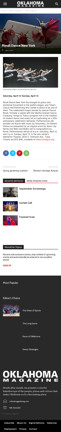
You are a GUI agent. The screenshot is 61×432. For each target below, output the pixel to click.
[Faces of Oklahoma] (11, 336)
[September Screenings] (10, 192)
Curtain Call (25, 202)
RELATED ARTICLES (14, 181)
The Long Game (30, 323)
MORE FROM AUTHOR (37, 181)
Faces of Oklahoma (31, 336)
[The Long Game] (11, 323)
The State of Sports (32, 310)
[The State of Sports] (11, 310)
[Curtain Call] (10, 206)
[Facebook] (6, 153)
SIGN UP (7, 265)
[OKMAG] (30, 376)
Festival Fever (27, 216)
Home (4, 10)
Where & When (15, 10)
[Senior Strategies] (11, 349)
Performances (31, 10)
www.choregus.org (45, 139)
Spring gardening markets (15, 170)
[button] (5, 4)
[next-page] (9, 231)
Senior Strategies (30, 349)
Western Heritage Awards (45, 170)
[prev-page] (5, 231)
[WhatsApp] (26, 153)
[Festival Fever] (10, 220)
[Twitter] (13, 153)
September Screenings (32, 188)
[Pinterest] (20, 153)
